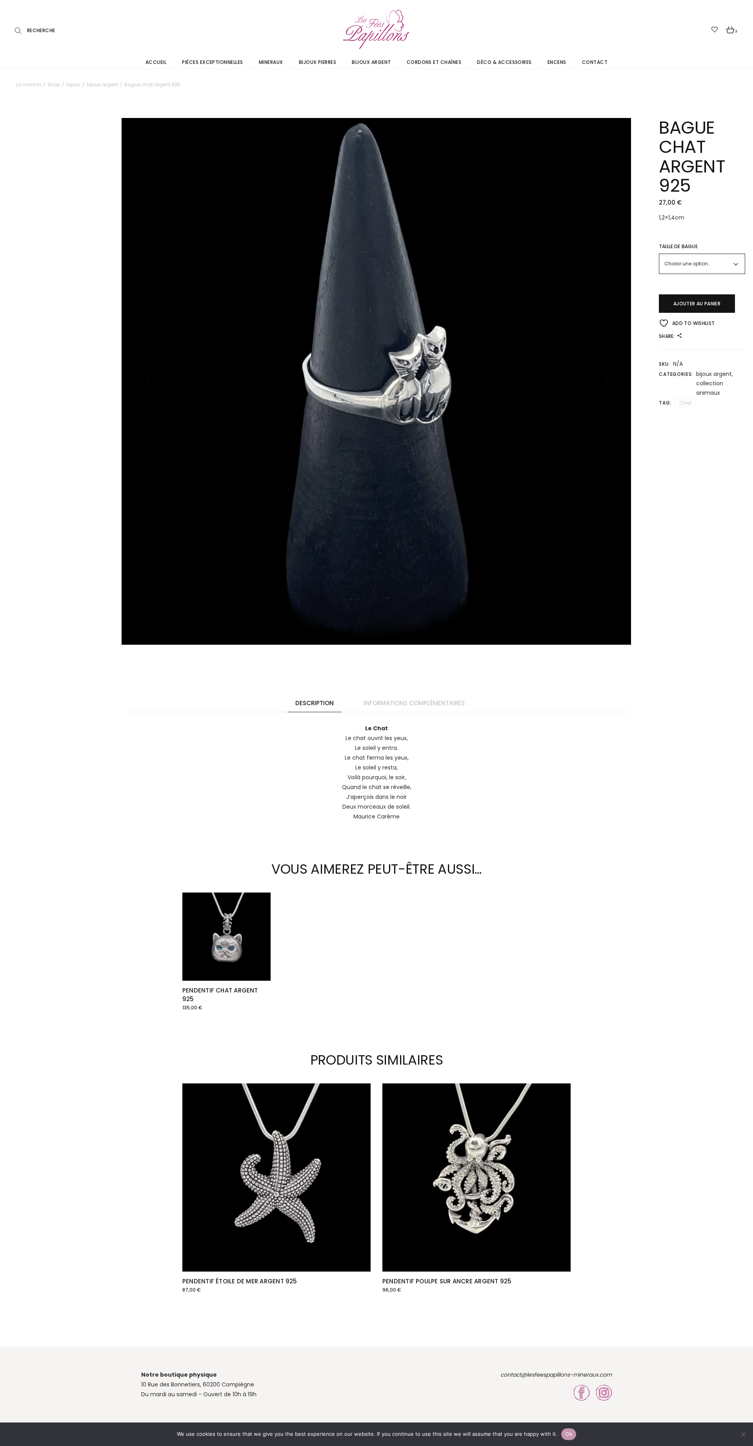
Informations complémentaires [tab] (414, 703)
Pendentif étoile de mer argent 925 (239, 1281)
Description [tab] (314, 703)
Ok (568, 1434)
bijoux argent (714, 374)
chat (685, 402)
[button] (148, 381)
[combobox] (702, 264)
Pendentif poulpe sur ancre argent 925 (446, 1281)
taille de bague (678, 246)
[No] (743, 1434)
